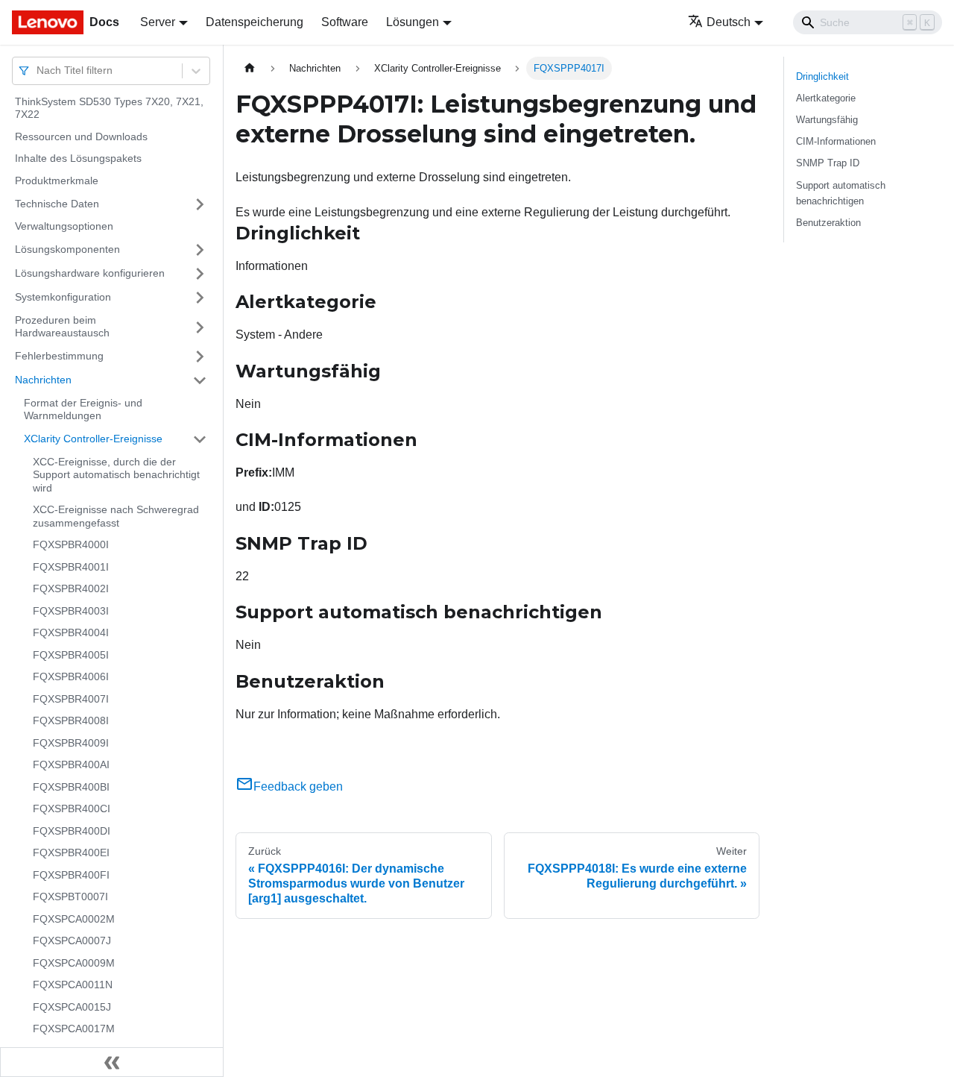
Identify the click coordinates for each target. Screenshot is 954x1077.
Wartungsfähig (827, 119)
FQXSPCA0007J (72, 941)
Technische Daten (57, 204)
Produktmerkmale (56, 180)
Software (344, 22)
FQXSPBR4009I (71, 743)
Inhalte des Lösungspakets (78, 159)
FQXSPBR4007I (71, 699)
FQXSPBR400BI (71, 787)
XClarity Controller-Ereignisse (93, 439)
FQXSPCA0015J (72, 1007)
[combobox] (38, 70)
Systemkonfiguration (63, 297)
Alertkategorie (826, 98)
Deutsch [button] (729, 22)
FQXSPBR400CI (71, 809)
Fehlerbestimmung (59, 356)
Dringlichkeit (822, 76)
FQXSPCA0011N (73, 985)
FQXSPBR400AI (71, 765)
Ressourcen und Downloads (81, 136)
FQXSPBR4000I (71, 545)
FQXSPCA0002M (74, 919)
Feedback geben (298, 786)
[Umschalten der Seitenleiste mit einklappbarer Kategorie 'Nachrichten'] (199, 380)
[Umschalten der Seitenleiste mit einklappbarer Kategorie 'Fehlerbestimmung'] (199, 356)
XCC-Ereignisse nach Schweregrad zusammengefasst (116, 517)
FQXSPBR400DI (71, 831)
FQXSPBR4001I (71, 567)
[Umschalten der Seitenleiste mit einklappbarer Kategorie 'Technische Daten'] (199, 204)
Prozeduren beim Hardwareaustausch (62, 326)
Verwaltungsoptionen (64, 227)
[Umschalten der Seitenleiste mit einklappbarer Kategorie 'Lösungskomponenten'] (199, 250)
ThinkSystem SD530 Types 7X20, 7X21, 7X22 (109, 108)
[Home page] (250, 68)
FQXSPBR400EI (71, 853)
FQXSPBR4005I (71, 655)
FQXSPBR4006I (71, 677)
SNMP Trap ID (827, 163)
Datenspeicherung (254, 22)
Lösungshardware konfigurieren (90, 273)
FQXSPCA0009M (74, 963)
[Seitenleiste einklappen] (112, 1062)
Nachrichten (43, 380)
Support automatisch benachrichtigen (840, 193)
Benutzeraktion (828, 222)
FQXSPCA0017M (74, 1029)
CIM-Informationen (836, 141)
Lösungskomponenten (67, 249)
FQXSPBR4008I (71, 721)
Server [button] (157, 22)
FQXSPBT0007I (70, 897)
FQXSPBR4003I (71, 611)
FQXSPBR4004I (71, 633)
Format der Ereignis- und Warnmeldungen (83, 409)
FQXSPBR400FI (71, 875)
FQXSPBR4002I (71, 589)
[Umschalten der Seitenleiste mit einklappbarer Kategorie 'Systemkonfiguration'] (199, 298)
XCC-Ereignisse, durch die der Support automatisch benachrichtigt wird (116, 475)
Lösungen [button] (412, 22)
